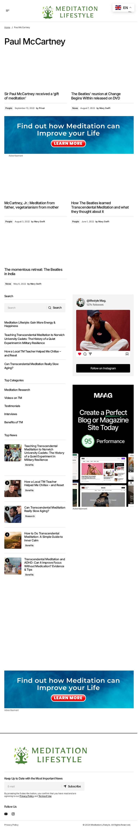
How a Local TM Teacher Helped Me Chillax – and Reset (44, 483)
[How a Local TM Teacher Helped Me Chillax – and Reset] (12, 488)
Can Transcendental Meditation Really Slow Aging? (44, 509)
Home (7, 27)
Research (30, 516)
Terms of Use (45, 796)
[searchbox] (25, 307)
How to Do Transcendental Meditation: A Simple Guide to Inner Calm (43, 537)
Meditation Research (17, 390)
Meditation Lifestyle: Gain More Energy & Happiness (29, 324)
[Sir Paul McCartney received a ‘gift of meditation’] (35, 71)
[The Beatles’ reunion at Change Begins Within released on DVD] (102, 71)
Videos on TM (13, 398)
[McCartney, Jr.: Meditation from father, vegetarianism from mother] (35, 180)
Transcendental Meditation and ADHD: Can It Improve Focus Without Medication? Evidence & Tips (44, 564)
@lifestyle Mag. (96, 300)
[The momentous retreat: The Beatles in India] (35, 246)
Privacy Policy (27, 796)
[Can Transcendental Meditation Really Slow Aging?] (12, 514)
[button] (7, 11)
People (8, 108)
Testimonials (12, 406)
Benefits (29, 464)
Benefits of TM (13, 422)
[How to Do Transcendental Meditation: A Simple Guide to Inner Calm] (12, 540)
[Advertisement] (103, 446)
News (75, 108)
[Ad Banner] (69, 135)
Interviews (10, 414)
